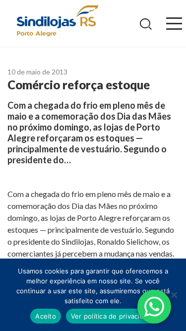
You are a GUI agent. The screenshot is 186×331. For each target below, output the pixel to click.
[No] (174, 295)
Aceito (45, 316)
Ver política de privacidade (113, 316)
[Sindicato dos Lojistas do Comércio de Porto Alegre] (57, 21)
